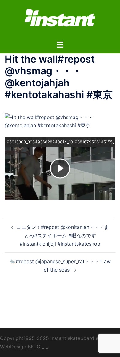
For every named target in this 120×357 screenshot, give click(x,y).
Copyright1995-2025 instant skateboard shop (53, 338)
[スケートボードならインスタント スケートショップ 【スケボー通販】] (60, 19)
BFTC (34, 346)
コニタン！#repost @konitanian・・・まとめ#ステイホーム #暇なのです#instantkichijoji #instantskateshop (62, 235)
